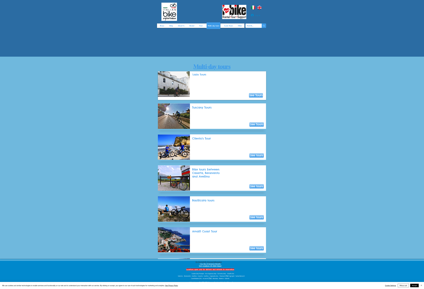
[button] (256, 124)
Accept (414, 285)
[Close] (421, 285)
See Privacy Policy (171, 285)
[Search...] (264, 26)
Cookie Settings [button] (390, 285)
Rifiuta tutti (403, 285)
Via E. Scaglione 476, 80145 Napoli (210, 266)
